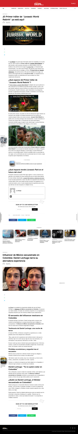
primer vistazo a (19, 85)
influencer (17, 309)
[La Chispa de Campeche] (39, 3)
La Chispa (8, 263)
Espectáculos (18, 162)
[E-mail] (11, 197)
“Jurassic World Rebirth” (36, 63)
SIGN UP (34, 209)
